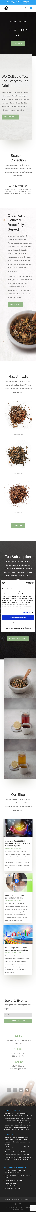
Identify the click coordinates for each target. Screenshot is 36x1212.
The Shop (18, 43)
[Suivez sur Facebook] (9, 1090)
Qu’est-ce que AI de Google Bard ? (15, 1152)
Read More (15, 304)
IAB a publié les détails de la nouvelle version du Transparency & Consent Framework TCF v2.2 (18, 1159)
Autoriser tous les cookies (18, 617)
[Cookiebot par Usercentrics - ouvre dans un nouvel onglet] (26, 583)
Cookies (26, 1199)
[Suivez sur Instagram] (27, 1090)
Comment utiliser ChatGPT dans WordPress (17, 1154)
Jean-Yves (10, 848)
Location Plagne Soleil (11, 1186)
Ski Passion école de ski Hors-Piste (15, 1170)
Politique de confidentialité (13, 1199)
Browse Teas (10, 117)
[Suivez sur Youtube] (21, 1090)
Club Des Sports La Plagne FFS (13, 1173)
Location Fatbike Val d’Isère (13, 1188)
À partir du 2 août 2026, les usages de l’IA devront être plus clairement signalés (17, 843)
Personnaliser (17, 623)
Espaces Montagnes (10, 1183)
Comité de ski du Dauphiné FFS (14, 1180)
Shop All (18, 525)
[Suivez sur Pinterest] (15, 1090)
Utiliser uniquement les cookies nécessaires (18, 628)
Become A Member (18, 638)
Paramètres (26, 612)
